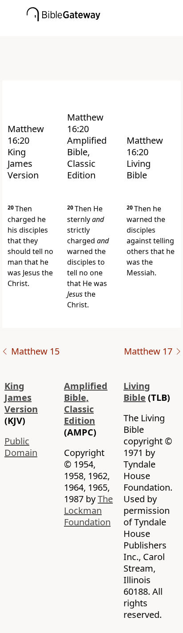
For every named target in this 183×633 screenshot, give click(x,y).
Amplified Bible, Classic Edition (85, 403)
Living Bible (136, 391)
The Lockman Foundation (88, 510)
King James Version (21, 397)
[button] (105, 30)
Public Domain (20, 447)
